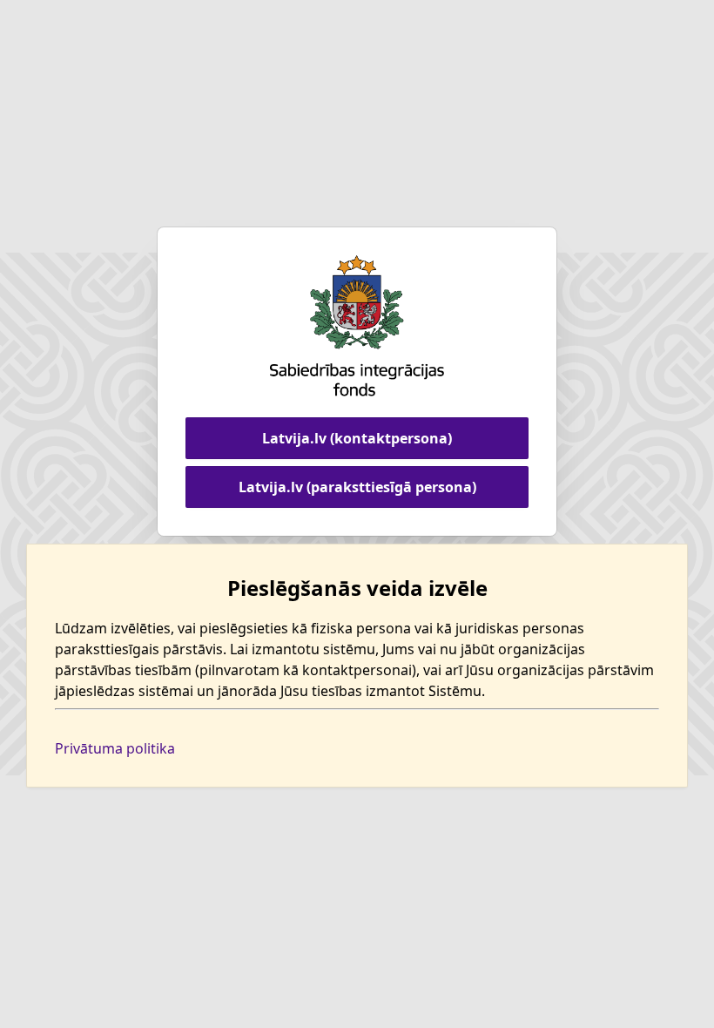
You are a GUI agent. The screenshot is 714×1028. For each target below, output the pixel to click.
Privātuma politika (115, 748)
